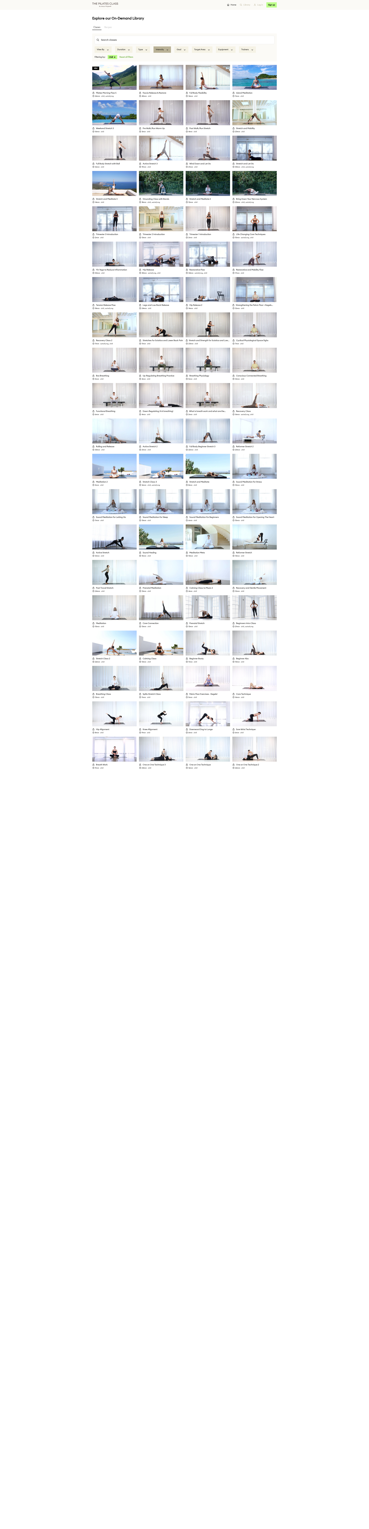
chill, (103, 96)
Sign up (271, 5)
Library (246, 5)
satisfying (110, 96)
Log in (260, 5)
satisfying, (245, 237)
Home (233, 5)
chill (149, 96)
